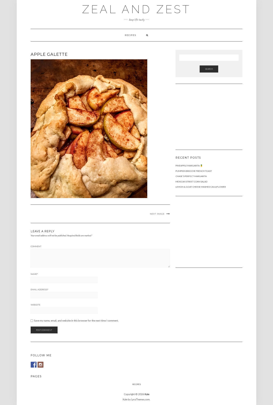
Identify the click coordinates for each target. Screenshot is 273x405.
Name (34, 274)
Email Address (39, 289)
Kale (147, 394)
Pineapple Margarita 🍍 (189, 165)
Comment (36, 246)
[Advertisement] (203, 114)
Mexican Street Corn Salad (191, 181)
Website (35, 304)
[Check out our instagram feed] (40, 365)
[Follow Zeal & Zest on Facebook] (34, 365)
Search (209, 69)
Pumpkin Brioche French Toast (194, 171)
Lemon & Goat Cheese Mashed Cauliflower (201, 186)
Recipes (130, 35)
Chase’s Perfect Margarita (191, 176)
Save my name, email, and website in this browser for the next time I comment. (76, 320)
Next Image (157, 214)
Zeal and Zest (136, 9)
